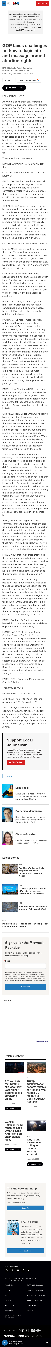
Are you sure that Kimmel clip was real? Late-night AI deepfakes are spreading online (13, 1090)
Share (7, 80)
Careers (8, 1300)
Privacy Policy (31, 1278)
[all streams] (48, 1343)
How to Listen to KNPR (36, 1295)
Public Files (31, 1305)
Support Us (9, 1305)
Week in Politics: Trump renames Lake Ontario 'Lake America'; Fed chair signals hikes (14, 1131)
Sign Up (25, 1208)
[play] (5, 1342)
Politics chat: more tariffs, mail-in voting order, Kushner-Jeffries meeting (25, 925)
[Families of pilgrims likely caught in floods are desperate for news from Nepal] (10, 869)
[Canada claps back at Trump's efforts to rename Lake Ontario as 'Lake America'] (10, 889)
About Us (9, 1285)
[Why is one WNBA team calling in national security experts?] (36, 1126)
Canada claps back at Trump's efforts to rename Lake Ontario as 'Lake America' (33, 891)
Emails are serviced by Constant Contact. (34, 980)
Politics (8, 776)
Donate (43, 3)
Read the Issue (25, 1251)
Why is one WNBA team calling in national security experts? (34, 1147)
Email (7, 961)
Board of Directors (34, 1300)
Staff (7, 1295)
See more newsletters (16, 1202)
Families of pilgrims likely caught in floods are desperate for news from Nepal (31, 872)
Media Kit (30, 1311)
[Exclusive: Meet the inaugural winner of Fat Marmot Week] (10, 907)
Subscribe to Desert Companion (13, 1316)
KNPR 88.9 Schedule (34, 1285)
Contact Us (9, 1290)
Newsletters (10, 1311)
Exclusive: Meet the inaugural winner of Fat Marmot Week (33, 907)
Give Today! (17, 762)
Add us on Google (28, 80)
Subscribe (25, 986)
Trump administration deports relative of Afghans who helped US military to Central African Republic (36, 1091)
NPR (20, 865)
